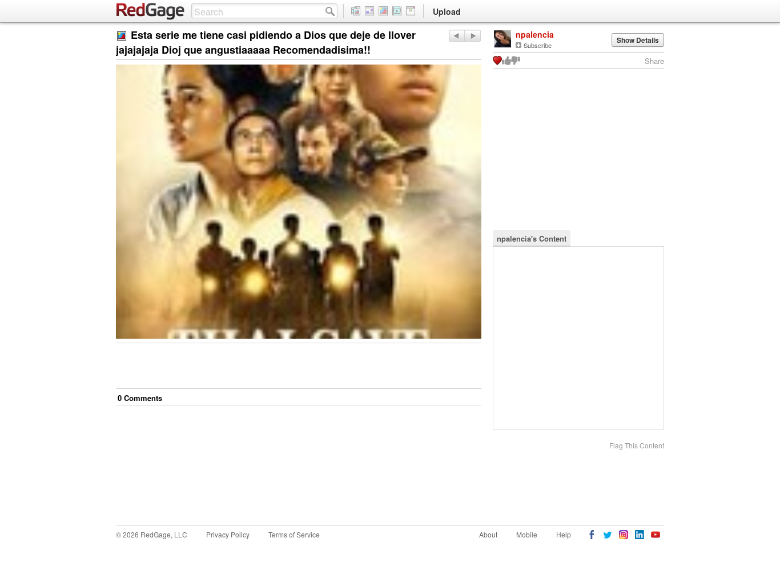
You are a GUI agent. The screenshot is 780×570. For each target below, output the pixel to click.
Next (456, 36)
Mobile (526, 534)
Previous (472, 36)
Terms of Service (294, 534)
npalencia (535, 34)
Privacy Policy (228, 534)
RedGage (151, 11)
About (488, 534)
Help (563, 534)
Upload (447, 11)
